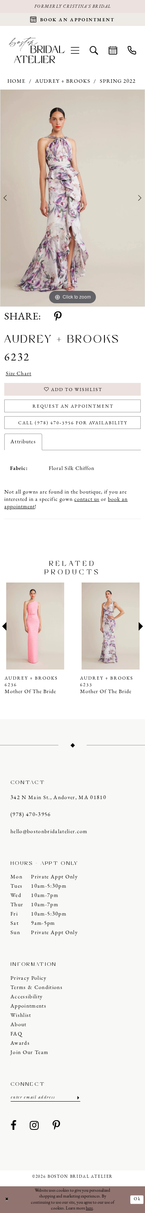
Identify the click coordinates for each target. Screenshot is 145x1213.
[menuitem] (75, 50)
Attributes (23, 442)
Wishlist (20, 1015)
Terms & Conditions (36, 988)
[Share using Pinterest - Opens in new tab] (57, 317)
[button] (75, 50)
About (18, 1025)
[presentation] (40, 626)
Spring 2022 (118, 81)
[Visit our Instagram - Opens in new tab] (34, 1126)
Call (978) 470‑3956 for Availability (73, 423)
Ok (137, 1200)
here (89, 1208)
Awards (20, 1043)
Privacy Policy (28, 978)
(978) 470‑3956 (30, 815)
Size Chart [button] (18, 374)
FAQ (16, 1034)
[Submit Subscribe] (77, 1097)
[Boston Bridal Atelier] (37, 50)
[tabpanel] (72, 198)
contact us (86, 499)
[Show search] (94, 50)
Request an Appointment (73, 406)
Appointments (28, 1006)
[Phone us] (132, 50)
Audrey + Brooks (62, 81)
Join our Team (29, 1053)
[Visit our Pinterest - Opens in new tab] (56, 1126)
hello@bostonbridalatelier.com (49, 832)
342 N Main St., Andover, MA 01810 (58, 798)
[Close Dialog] (7, 1199)
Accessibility (26, 997)
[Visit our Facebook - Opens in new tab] (13, 1126)
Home (16, 81)
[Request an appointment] (113, 50)
